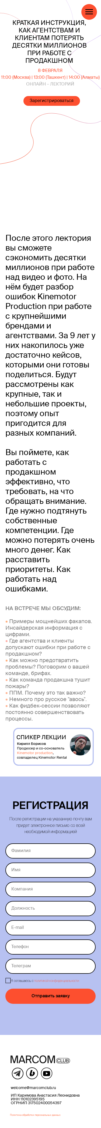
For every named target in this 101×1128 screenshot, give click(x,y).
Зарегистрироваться (52, 101)
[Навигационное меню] (89, 12)
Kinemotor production (35, 753)
